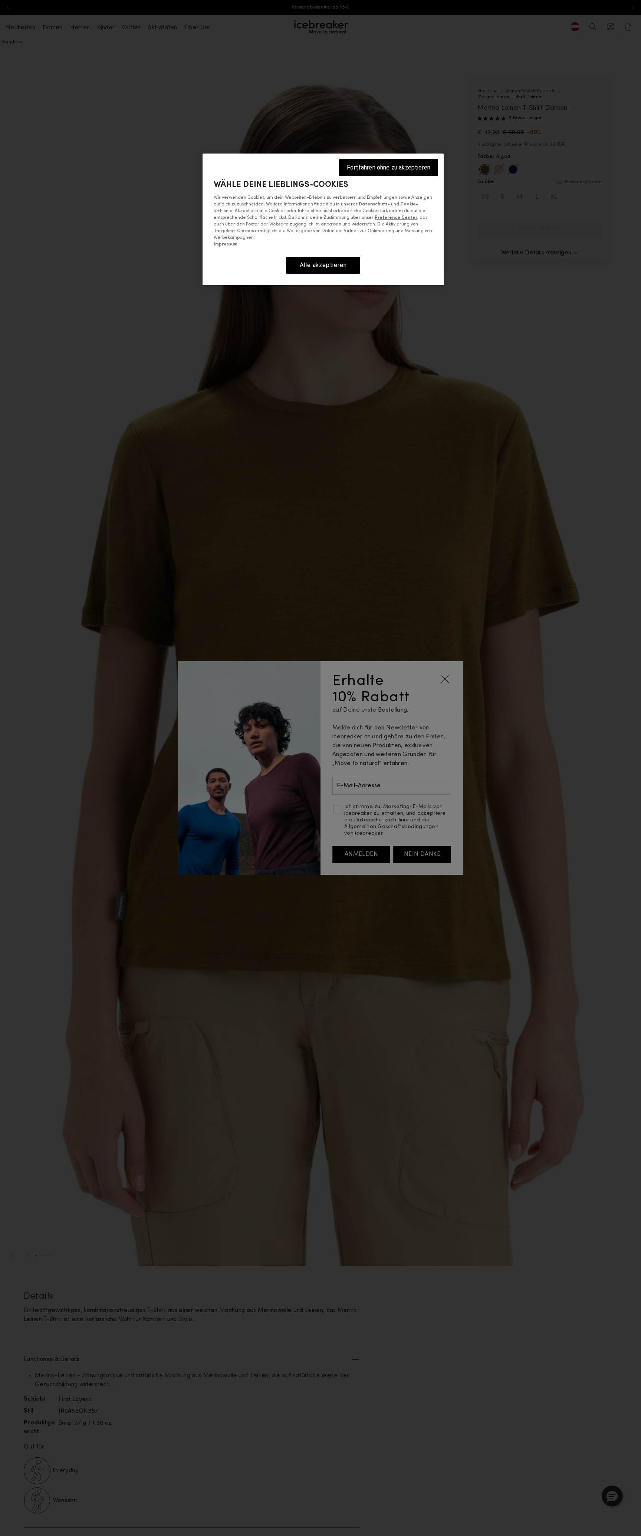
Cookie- (409, 204)
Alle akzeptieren (323, 265)
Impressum (225, 245)
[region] (323, 219)
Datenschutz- (374, 204)
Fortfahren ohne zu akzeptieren (388, 167)
